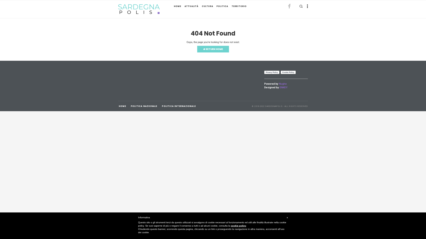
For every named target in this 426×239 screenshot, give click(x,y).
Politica (222, 6)
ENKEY (284, 87)
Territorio (239, 6)
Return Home (214, 49)
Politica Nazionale (144, 106)
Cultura (207, 6)
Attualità (192, 6)
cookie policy (238, 225)
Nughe (283, 83)
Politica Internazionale (179, 106)
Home (177, 6)
